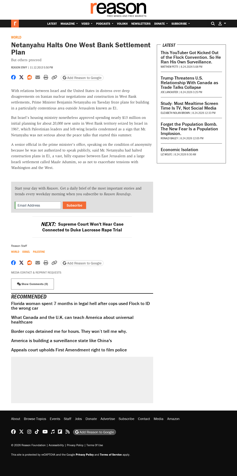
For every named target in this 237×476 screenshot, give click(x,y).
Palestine (39, 251)
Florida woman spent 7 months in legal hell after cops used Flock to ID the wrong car (80, 306)
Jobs (78, 418)
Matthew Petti (169, 66)
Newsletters (141, 23)
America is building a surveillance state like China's (61, 340)
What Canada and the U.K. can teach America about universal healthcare (72, 319)
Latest (52, 23)
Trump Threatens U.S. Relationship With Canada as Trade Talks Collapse (189, 82)
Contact (144, 418)
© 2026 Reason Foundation (28, 445)
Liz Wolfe (166, 154)
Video (85, 23)
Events (55, 418)
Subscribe (179, 23)
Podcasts (103, 23)
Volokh (122, 23)
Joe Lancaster (169, 92)
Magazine (68, 23)
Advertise (108, 418)
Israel (26, 251)
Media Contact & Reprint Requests (36, 272)
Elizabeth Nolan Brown (175, 113)
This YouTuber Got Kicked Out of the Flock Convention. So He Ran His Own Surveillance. (191, 57)
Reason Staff (19, 67)
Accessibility (56, 445)
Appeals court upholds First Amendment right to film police (69, 350)
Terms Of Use (94, 445)
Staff (67, 418)
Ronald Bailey (169, 138)
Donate (160, 23)
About (15, 418)
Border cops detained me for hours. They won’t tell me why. (69, 331)
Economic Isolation (179, 149)
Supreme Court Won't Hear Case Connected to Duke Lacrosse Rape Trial (82, 227)
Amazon (173, 418)
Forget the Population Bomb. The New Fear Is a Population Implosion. (189, 128)
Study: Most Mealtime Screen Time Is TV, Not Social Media (189, 106)
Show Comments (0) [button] (34, 284)
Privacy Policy (75, 445)
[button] (222, 23)
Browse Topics (35, 418)
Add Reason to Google (83, 77)
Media (158, 418)
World (16, 37)
